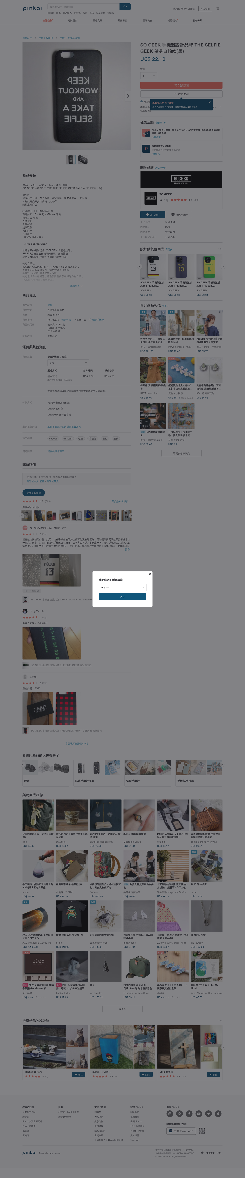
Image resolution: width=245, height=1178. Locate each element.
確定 (122, 597)
